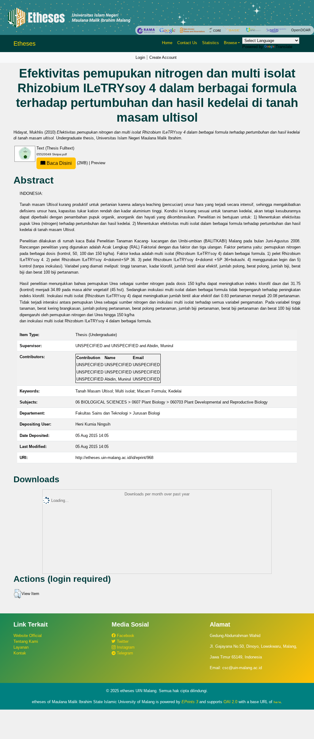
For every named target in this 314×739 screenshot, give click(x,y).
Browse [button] (230, 42)
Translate (284, 46)
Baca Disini (58, 163)
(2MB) (67, 163)
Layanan (21, 647)
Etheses (24, 43)
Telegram (124, 653)
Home (167, 42)
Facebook (125, 635)
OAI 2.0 (230, 701)
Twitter (122, 641)
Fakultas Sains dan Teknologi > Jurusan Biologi (117, 413)
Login (140, 57)
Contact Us (187, 42)
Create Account (163, 57)
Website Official (27, 635)
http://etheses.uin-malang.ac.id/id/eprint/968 (114, 457)
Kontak (19, 653)
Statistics (210, 42)
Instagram (125, 647)
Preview (98, 163)
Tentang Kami (25, 641)
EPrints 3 (190, 701)
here (277, 702)
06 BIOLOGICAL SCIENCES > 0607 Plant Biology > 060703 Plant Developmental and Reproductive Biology (171, 402)
